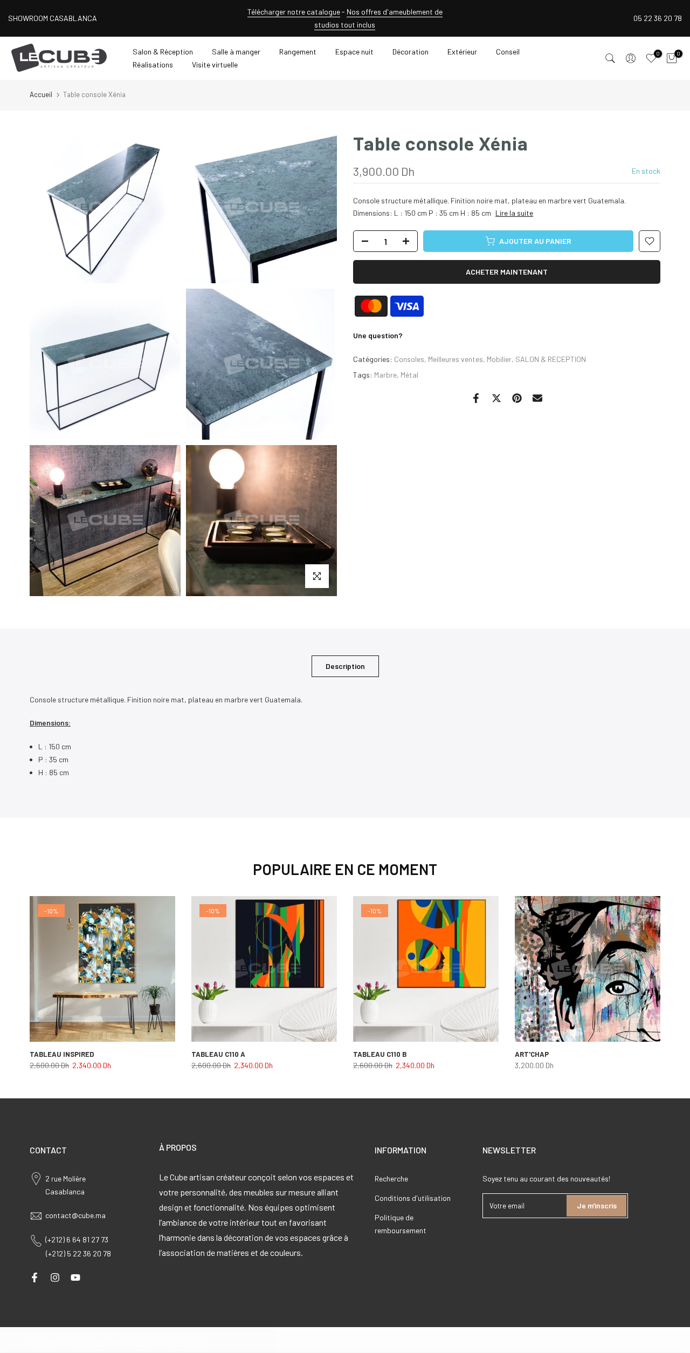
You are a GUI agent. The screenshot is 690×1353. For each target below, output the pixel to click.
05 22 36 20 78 (657, 18)
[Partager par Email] (537, 398)
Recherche (391, 1178)
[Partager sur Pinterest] (517, 398)
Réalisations (153, 64)
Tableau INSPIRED (62, 1054)
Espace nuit (354, 51)
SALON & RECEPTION (550, 359)
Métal (409, 374)
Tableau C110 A (218, 1054)
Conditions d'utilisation (413, 1197)
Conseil (508, 51)
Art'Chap (532, 1054)
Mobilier (499, 359)
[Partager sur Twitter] (496, 398)
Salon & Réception (163, 51)
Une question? (378, 335)
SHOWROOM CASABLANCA (52, 18)
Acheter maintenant (507, 271)
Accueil (41, 94)
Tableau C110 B (379, 1054)
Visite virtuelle (215, 64)
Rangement (297, 51)
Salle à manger (236, 51)
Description (345, 665)
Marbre (385, 374)
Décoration (410, 51)
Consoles (409, 359)
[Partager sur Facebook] (476, 398)
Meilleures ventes (455, 359)
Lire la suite (514, 212)
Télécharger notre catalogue (293, 11)
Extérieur (462, 51)
